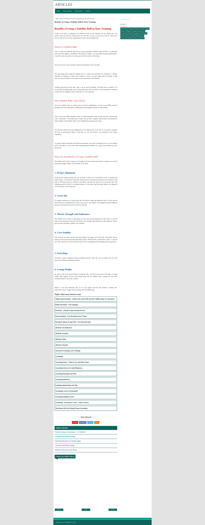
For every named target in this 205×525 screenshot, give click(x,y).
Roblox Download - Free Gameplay (66, 305)
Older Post (113, 509)
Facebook (83, 422)
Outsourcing (137, 38)
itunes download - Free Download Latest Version (71, 316)
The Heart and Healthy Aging (64, 445)
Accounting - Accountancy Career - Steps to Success (72, 402)
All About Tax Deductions (63, 328)
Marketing (130, 38)
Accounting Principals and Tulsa (65, 374)
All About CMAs (60, 339)
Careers (140, 31)
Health (62, 18)
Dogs (145, 33)
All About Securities (61, 333)
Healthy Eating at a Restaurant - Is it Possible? (70, 432)
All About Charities (61, 345)
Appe (147, 28)
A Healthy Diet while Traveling (65, 436)
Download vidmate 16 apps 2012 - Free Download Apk (73, 322)
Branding (134, 31)
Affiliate (143, 28)
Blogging (128, 31)
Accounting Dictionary (62, 379)
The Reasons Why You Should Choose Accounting (71, 408)
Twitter (90, 422)
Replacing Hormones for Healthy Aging (68, 441)
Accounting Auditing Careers (64, 397)
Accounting (59, 356)
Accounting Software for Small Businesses (68, 368)
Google (75, 422)
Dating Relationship (138, 33)
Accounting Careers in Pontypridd (66, 391)
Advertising (136, 28)
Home (58, 11)
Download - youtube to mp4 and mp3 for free (70, 310)
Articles (123, 31)
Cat (144, 31)
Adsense (130, 28)
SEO (143, 38)
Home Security (139, 35)
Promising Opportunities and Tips (66, 385)
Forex (128, 35)
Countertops (124, 33)
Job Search (123, 38)
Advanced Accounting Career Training (67, 351)
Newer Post (59, 509)
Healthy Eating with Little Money (66, 450)
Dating (130, 33)
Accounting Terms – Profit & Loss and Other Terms (72, 362)
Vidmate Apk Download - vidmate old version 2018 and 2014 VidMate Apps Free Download (84, 299)
